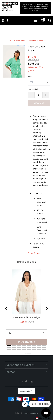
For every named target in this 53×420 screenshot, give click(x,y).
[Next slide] (47, 309)
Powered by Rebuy (26, 353)
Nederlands (24, 391)
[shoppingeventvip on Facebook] (26, 382)
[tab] (9, 345)
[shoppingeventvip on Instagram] (31, 382)
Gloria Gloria (33, 253)
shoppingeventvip (30, 413)
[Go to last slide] (6, 309)
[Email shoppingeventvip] (21, 382)
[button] (44, 418)
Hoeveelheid (33, 89)
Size (30, 76)
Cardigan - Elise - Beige (26, 317)
